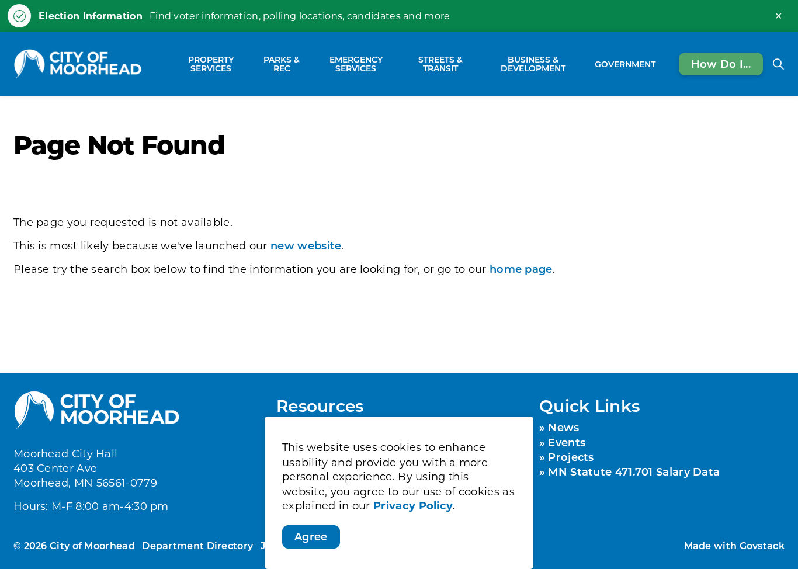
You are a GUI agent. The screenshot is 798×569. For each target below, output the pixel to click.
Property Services (211, 64)
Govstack (762, 545)
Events (566, 442)
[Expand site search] (778, 63)
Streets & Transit (440, 64)
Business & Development (533, 64)
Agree (311, 536)
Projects (571, 457)
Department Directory (197, 545)
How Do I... (721, 63)
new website (305, 245)
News (563, 427)
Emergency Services (356, 64)
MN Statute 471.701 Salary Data (634, 471)
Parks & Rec (281, 64)
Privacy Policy (413, 506)
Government (625, 63)
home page (521, 269)
